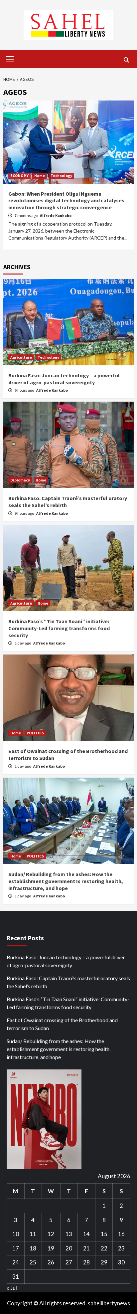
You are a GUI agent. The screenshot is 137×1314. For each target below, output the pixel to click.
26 (51, 1262)
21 (86, 1248)
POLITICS (35, 732)
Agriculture (21, 357)
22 (104, 1248)
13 (69, 1233)
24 (15, 1262)
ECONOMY (19, 175)
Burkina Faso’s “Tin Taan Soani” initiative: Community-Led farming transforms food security (59, 628)
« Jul (12, 1287)
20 (69, 1248)
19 (51, 1248)
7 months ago (26, 215)
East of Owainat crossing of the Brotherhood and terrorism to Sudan (62, 1024)
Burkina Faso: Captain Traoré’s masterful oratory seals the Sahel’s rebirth (68, 982)
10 (15, 1233)
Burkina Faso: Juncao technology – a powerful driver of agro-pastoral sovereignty (64, 379)
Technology (61, 175)
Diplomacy (20, 479)
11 (33, 1233)
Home (39, 175)
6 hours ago (25, 390)
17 (15, 1248)
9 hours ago (25, 513)
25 (33, 1262)
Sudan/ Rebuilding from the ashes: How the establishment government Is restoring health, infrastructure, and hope (65, 881)
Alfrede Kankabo (55, 215)
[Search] (126, 60)
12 (51, 1233)
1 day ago (23, 643)
